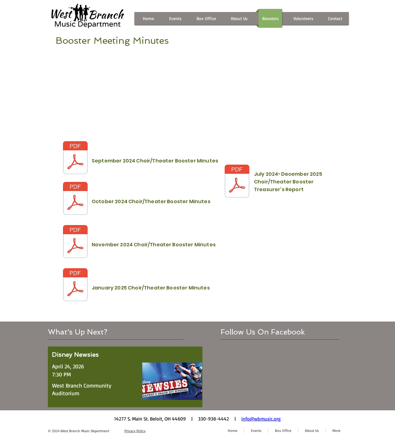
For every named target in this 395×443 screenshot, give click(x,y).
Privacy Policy (135, 431)
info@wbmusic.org (261, 419)
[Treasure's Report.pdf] (237, 181)
